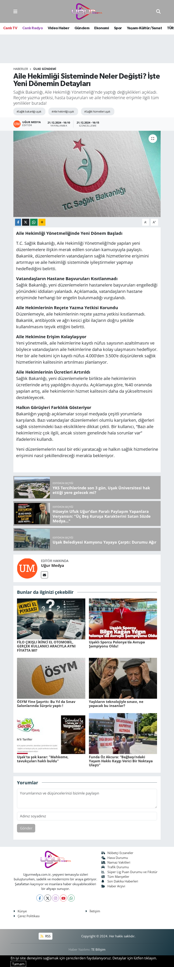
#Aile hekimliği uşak (63, 111)
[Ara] (158, 11)
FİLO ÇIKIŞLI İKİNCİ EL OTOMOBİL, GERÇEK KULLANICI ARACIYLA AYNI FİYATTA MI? (46, 646)
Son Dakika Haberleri (122, 881)
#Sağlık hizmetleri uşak (97, 111)
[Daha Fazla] (41, 222)
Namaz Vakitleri (118, 862)
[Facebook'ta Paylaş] (18, 222)
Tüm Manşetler (118, 876)
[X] (47, 898)
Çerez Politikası (29, 916)
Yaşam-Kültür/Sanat (144, 28)
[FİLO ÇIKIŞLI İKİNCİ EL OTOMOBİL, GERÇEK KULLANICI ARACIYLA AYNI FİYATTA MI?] (51, 618)
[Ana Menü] (15, 11)
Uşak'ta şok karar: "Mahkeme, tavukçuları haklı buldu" (43, 759)
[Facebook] (39, 898)
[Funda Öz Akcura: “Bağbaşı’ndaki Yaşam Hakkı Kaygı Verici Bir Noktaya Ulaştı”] (123, 733)
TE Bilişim (98, 949)
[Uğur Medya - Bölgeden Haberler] (87, 11)
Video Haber (58, 28)
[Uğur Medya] (27, 568)
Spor (118, 28)
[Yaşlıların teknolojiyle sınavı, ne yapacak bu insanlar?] (123, 677)
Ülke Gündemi (44, 69)
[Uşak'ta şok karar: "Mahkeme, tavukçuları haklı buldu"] (51, 733)
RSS (47, 936)
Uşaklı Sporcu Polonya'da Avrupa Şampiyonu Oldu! (117, 644)
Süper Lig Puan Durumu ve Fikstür (132, 872)
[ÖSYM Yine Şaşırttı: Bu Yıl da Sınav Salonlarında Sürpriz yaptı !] (51, 677)
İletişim (95, 911)
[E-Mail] (44, 574)
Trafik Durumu (118, 867)
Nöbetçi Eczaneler (120, 853)
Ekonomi (101, 28)
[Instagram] (55, 898)
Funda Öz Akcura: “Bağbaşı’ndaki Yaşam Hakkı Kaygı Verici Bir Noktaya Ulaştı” (121, 761)
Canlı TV (10, 28)
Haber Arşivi (116, 886)
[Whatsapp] (71, 898)
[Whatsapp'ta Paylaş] (34, 222)
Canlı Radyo (32, 28)
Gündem (81, 28)
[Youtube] (63, 898)
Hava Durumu (117, 858)
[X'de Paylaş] (25, 222)
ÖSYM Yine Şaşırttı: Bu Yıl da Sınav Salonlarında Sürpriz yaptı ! (46, 703)
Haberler (20, 69)
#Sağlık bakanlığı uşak (29, 111)
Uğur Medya (52, 565)
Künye (22, 911)
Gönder (26, 828)
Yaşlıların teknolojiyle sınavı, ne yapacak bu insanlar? (116, 703)
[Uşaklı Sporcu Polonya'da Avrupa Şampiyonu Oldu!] (123, 618)
